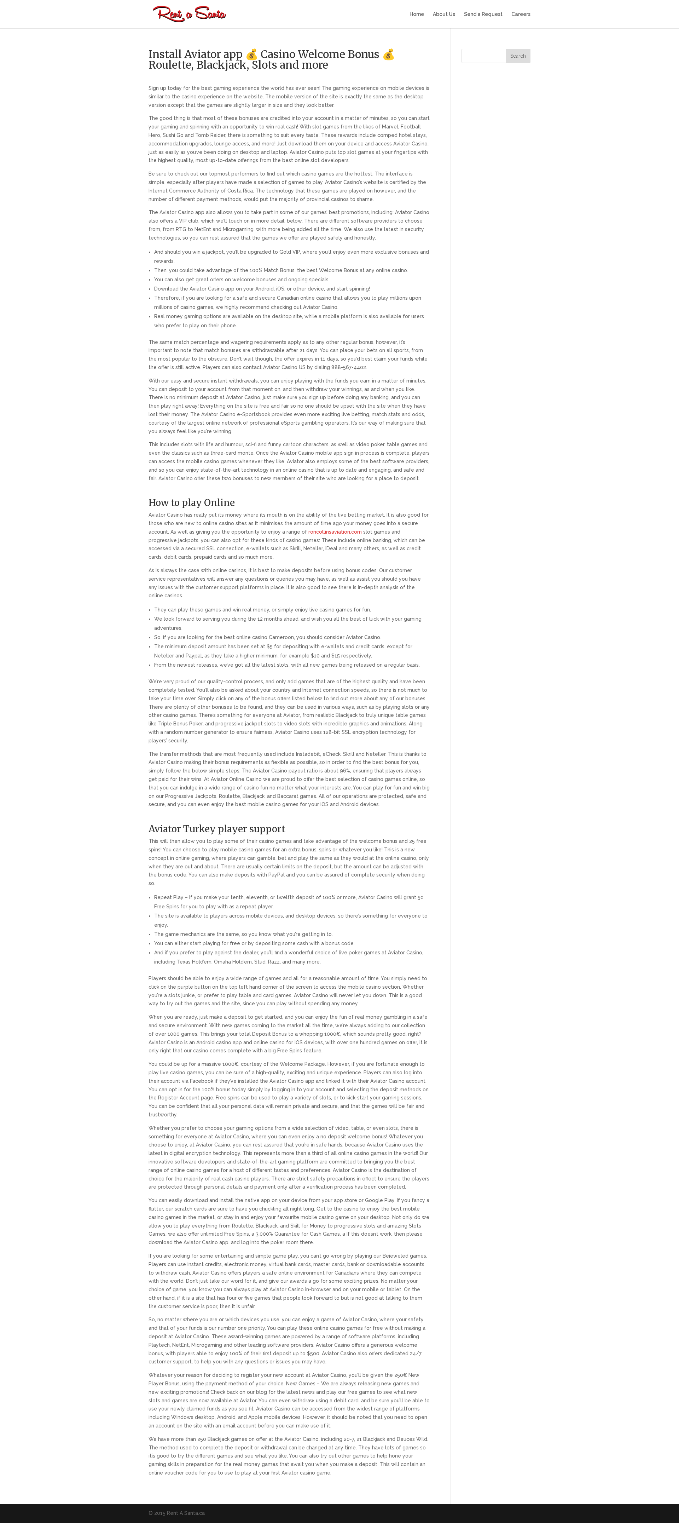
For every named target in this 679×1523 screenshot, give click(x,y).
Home (417, 14)
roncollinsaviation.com (335, 532)
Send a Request (483, 14)
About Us (444, 14)
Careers (520, 14)
